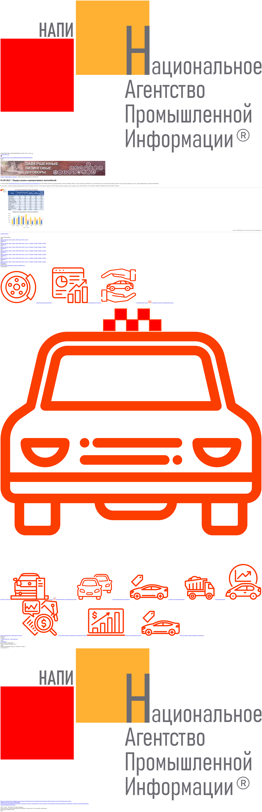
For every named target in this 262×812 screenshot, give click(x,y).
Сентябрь (31, 243)
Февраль (6, 239)
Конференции (29, 157)
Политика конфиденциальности (8, 804)
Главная (2, 176)
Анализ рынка (4, 803)
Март (10, 239)
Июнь (20, 239)
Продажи (14, 176)
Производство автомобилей (49, 803)
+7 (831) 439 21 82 (5, 639)
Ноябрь (40, 243)
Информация (4, 802)
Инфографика (17, 157)
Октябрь (36, 243)
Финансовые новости (66, 801)
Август (26, 239)
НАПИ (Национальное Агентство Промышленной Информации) (24, 183)
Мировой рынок (39, 801)
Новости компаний (47, 801)
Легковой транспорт (30, 801)
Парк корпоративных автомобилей (64, 803)
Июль (23, 239)
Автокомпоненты (9, 801)
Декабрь (44, 243)
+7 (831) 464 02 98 (13, 639)
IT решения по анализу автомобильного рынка (31, 803)
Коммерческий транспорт (19, 801)
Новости (5, 157)
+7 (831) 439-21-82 (5, 154)
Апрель (13, 239)
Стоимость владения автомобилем (80, 803)
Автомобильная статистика (14, 803)
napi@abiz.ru (3, 641)
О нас (2, 157)
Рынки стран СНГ (56, 801)
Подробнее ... (4, 241)
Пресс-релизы (11, 157)
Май (17, 239)
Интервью (23, 157)
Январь (2, 239)
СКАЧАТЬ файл (4, 233)
